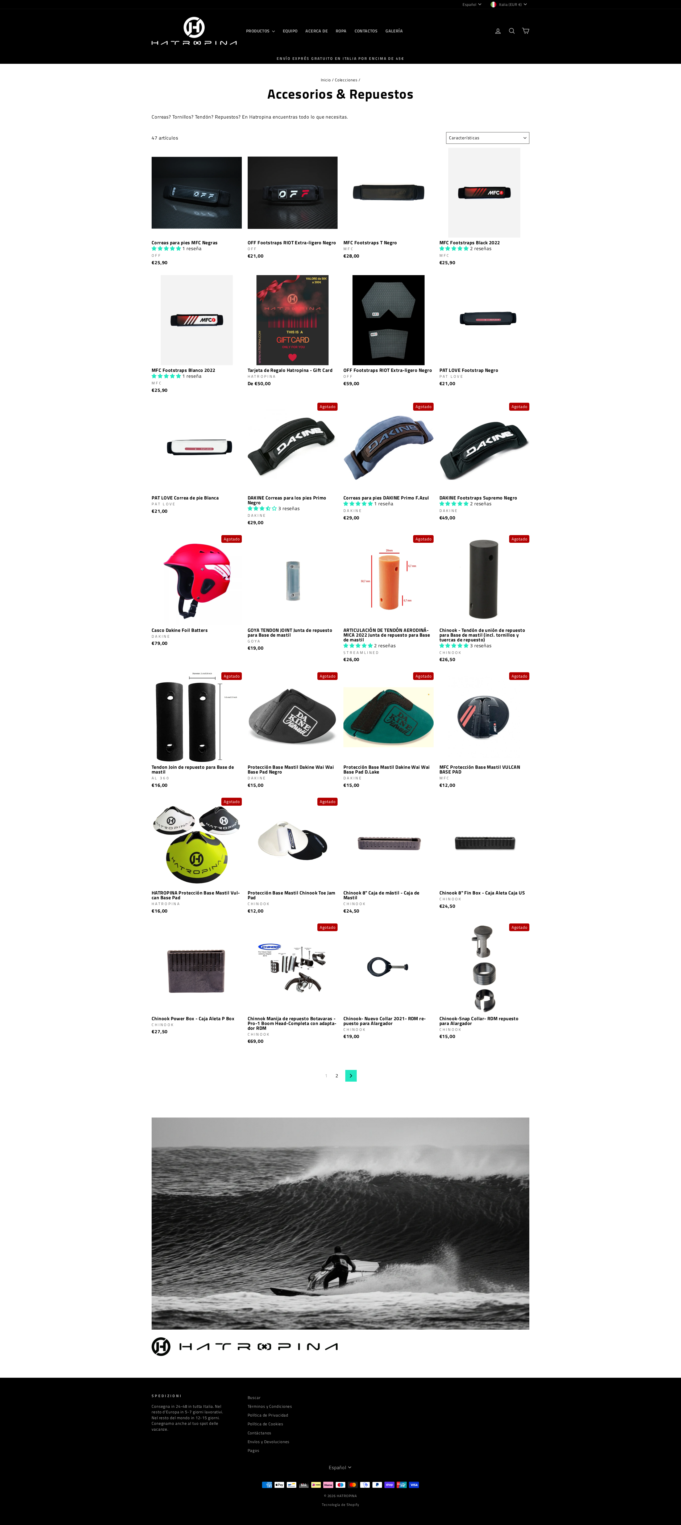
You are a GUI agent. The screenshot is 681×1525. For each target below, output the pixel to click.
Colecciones (346, 80)
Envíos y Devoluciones (269, 1442)
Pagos (254, 1450)
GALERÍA (394, 31)
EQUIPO (290, 31)
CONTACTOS (366, 31)
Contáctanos (260, 1433)
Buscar (254, 1397)
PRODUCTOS (258, 31)
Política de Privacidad (268, 1415)
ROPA (341, 31)
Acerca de (316, 31)
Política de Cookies (265, 1424)
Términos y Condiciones (270, 1406)
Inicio (326, 80)
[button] (167, 248)
